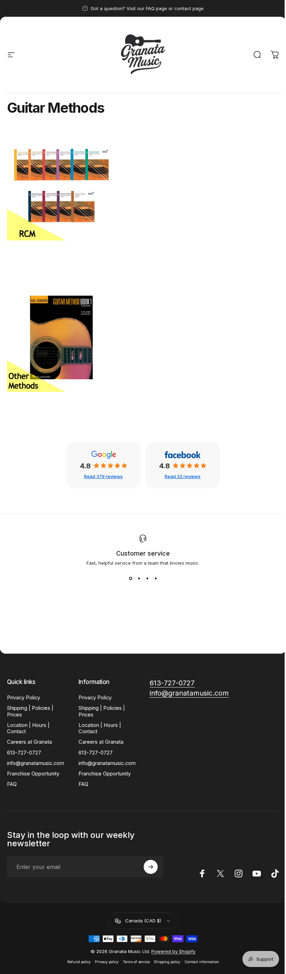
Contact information (202, 962)
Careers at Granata (29, 742)
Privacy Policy (23, 697)
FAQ (12, 784)
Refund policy (79, 962)
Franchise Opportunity (33, 774)
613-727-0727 (24, 753)
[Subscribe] (151, 867)
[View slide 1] (130, 578)
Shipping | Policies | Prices (30, 711)
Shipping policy (167, 962)
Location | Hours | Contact (28, 728)
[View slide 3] (147, 578)
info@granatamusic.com (35, 763)
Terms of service (136, 962)
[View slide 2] (139, 578)
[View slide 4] (155, 578)
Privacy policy (107, 962)
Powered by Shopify (173, 951)
